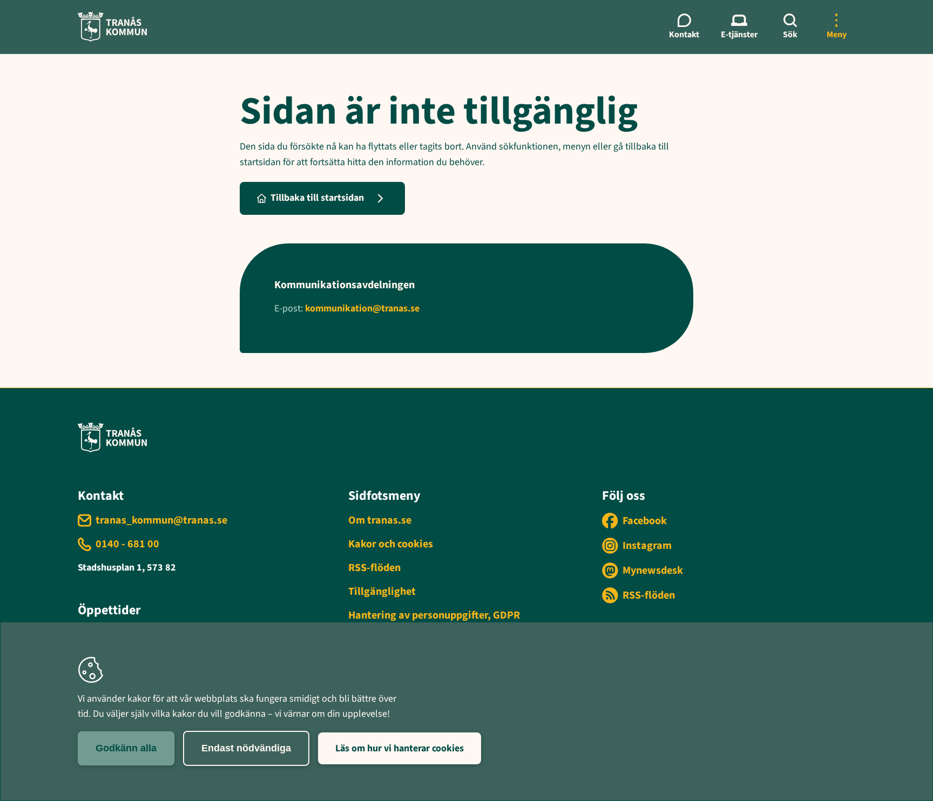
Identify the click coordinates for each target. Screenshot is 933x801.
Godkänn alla (126, 748)
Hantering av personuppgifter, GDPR (434, 615)
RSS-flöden (374, 567)
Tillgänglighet (382, 591)
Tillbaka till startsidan (317, 198)
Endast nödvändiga (246, 748)
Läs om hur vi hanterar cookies (399, 748)
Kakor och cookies (390, 544)
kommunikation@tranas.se (362, 308)
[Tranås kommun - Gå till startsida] (112, 27)
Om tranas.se (379, 520)
